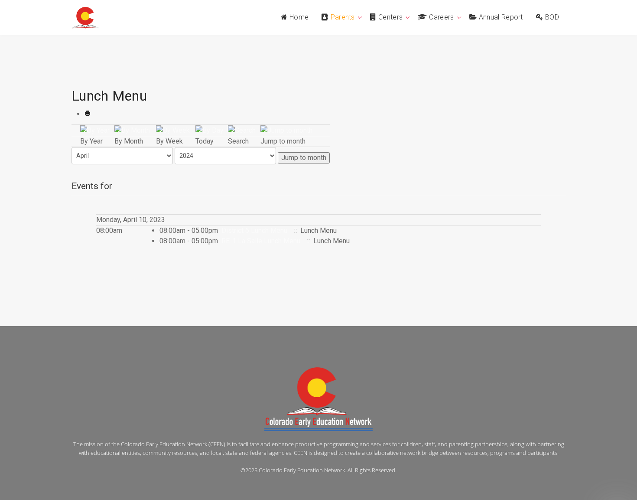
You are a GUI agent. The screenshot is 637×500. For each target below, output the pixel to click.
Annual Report (501, 17)
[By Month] (132, 130)
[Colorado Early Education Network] (85, 18)
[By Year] (95, 130)
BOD (552, 17)
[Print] (87, 114)
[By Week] (173, 130)
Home (299, 17)
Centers (390, 17)
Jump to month (303, 158)
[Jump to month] (286, 130)
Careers (441, 17)
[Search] (242, 130)
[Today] (209, 130)
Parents (343, 17)
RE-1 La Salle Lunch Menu (260, 241)
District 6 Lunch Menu (254, 230)
